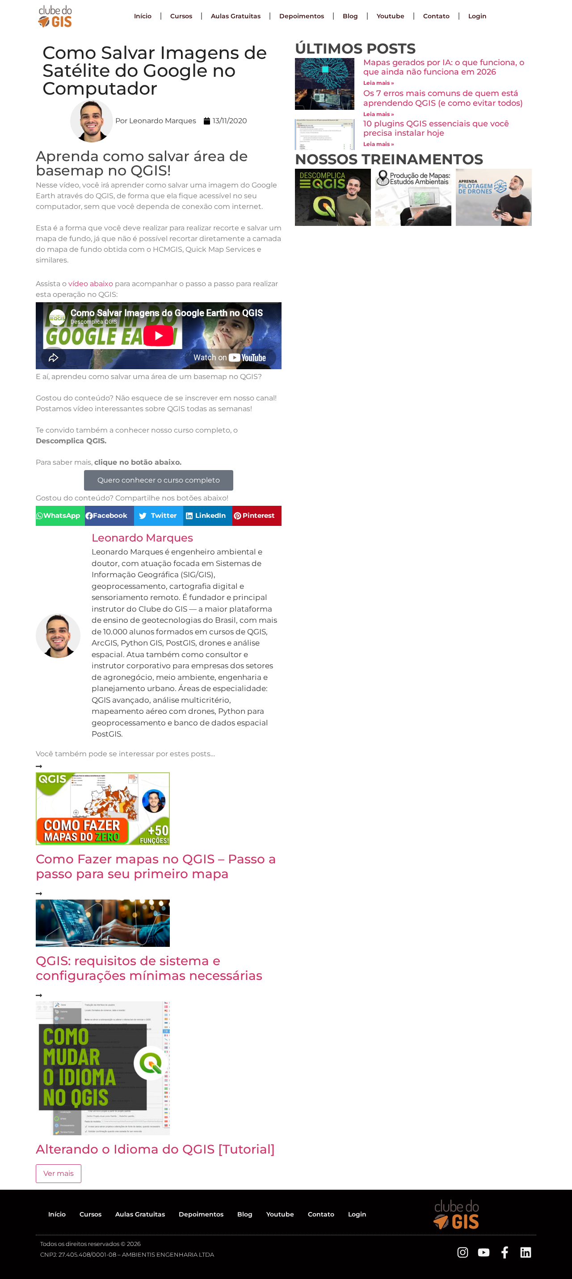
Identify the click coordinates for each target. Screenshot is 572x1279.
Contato (436, 16)
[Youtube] (484, 1252)
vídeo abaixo (90, 283)
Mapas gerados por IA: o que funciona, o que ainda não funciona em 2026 (443, 67)
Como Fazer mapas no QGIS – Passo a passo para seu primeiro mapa (156, 866)
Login (477, 16)
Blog (350, 16)
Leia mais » (378, 82)
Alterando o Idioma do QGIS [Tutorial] (155, 1149)
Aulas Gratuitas (236, 16)
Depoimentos (301, 16)
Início (142, 16)
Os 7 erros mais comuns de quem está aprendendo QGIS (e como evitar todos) (443, 98)
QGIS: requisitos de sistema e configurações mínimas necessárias (149, 968)
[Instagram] (463, 1252)
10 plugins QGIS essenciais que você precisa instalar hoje (436, 128)
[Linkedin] (526, 1252)
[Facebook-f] (505, 1252)
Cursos (181, 16)
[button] (60, 516)
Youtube (390, 16)
